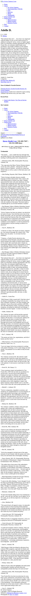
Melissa (5, 36)
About (6, 6)
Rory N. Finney (14, 594)
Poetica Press (7, 18)
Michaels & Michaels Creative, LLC (17, 593)
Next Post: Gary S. (6, 82)
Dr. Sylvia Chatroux (13, 7)
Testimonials (11, 15)
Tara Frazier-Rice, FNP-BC (15, 9)
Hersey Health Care (9, 16)
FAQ (9, 10)
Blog (5, 24)
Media (9, 13)
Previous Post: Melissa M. (8, 80)
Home (5, 4)
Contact (6, 26)
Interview (10, 12)
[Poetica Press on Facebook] (10, 134)
